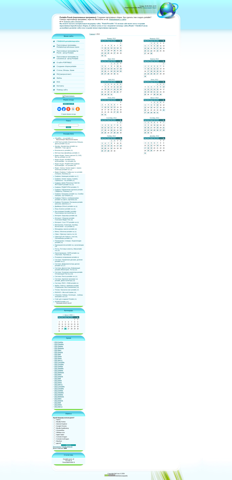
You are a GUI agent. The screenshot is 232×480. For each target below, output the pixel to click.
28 (108, 74)
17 (105, 50)
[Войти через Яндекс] (68, 109)
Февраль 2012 (154, 38)
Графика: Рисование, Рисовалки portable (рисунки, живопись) (69, 203)
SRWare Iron (60, 432)
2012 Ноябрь (58, 390)
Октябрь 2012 (154, 118)
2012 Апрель (58, 376)
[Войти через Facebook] (64, 109)
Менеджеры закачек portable (64, 229)
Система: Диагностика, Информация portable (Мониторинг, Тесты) (67, 268)
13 (114, 48)
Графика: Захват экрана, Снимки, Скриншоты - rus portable (66, 179)
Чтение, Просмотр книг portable (65, 290)
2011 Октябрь (59, 364)
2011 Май (57, 354)
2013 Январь (58, 394)
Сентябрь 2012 (111, 118)
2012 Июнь (58, 380)
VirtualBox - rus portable (63, 138)
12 (111, 48)
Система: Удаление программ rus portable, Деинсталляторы (66, 279)
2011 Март (57, 350)
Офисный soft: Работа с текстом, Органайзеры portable (66, 237)
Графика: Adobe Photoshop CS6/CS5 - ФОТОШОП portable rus (67, 183)
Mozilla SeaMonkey (62, 428)
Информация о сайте (117, 19)
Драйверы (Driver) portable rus (65, 206)
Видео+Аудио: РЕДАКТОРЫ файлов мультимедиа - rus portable (67, 164)
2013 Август (58, 406)
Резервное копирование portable (66, 257)
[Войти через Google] (73, 109)
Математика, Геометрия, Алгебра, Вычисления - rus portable (66, 225)
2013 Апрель (58, 400)
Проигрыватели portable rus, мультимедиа (69, 245)
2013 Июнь (58, 404)
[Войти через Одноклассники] (78, 109)
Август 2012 (154, 98)
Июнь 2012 (154, 79)
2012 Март (57, 374)
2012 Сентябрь (59, 386)
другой (58, 443)
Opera (58, 419)
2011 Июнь (58, 356)
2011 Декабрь (59, 368)
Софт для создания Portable (64, 299)
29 (151, 53)
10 (105, 48)
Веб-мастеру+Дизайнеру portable (66, 153)
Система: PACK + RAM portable (65, 283)
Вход (154, 7)
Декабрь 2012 (154, 136)
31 (105, 56)
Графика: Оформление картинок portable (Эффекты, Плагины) (69, 190)
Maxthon (59, 441)
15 (111, 69)
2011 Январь (58, 346)
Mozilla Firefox (61, 422)
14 (117, 48)
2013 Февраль (59, 396)
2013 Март (57, 398)
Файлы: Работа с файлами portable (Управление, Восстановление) (67, 286)
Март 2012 (111, 59)
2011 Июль (58, 358)
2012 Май (57, 378)
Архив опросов (67, 447)
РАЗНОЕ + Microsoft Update (64, 292)
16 (154, 48)
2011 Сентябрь (59, 362)
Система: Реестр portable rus (65, 276)
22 (121, 50)
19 (102, 71)
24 (105, 53)
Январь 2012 (111, 38)
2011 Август (58, 360)
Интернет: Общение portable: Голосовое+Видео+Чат (65, 219)
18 (108, 50)
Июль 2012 (111, 98)
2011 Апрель (58, 352)
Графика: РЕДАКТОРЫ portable (65, 187)
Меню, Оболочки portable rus (65, 231)
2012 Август (58, 384)
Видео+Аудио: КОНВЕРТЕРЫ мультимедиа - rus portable (65, 160)
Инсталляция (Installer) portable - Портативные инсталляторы (66, 212)
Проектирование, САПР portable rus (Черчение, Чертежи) (67, 253)
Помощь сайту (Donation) (73, 21)
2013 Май (57, 402)
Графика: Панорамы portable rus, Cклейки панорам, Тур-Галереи (69, 194)
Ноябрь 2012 (111, 136)
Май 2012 (111, 79)
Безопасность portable (62, 150)
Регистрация (147, 7)
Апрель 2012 (154, 59)
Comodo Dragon (61, 437)
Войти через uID (68, 104)
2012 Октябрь (59, 388)
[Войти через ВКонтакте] (59, 109)
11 (108, 48)
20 (114, 50)
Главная (92, 34)
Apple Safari (60, 434)
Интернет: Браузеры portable (65, 215)
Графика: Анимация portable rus (66, 176)
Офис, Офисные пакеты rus (64, 234)
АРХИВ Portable (60, 301)
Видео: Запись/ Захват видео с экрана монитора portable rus (68, 168)
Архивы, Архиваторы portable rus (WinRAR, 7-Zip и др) (66, 147)
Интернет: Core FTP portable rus (66, 222)
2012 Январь (58, 370)
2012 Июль (58, 382)
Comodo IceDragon (62, 439)
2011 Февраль (59, 348)
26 (102, 74)
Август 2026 (68, 315)
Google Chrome (61, 426)
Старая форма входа (68, 114)
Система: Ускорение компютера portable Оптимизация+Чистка (68, 273)
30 (102, 56)
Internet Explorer (61, 424)
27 (114, 53)
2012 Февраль (59, 372)
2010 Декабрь (59, 344)
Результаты (57, 447)
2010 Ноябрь (58, 342)
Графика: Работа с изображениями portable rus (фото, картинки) (67, 198)
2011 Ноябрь (58, 366)
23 (102, 53)
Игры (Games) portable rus (64, 209)
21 (148, 51)
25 (108, 53)
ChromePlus (60, 430)
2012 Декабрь (59, 392)
